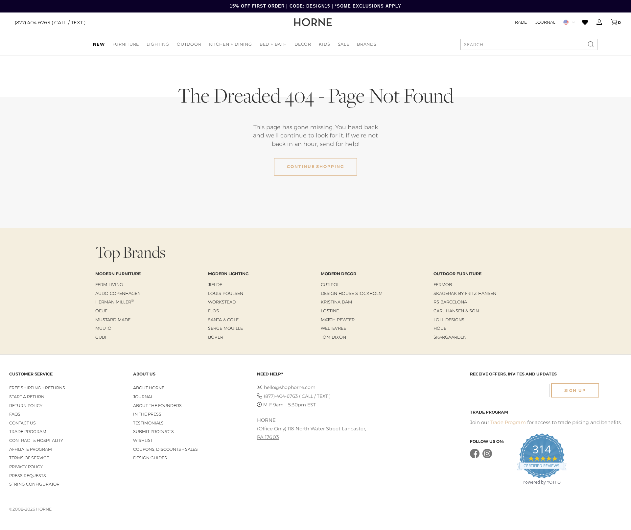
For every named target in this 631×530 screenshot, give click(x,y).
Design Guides (150, 457)
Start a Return (26, 396)
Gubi (100, 337)
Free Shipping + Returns (37, 387)
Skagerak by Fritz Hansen (464, 293)
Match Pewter (338, 319)
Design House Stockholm (352, 293)
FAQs (14, 414)
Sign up (575, 390)
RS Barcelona (450, 301)
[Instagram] (487, 456)
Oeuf (101, 310)
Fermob (442, 284)
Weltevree (333, 328)
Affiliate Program (30, 449)
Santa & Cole (223, 319)
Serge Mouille (225, 328)
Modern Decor (338, 273)
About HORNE (148, 387)
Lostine (330, 310)
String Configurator (34, 484)
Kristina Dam (336, 301)
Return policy (25, 405)
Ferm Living (109, 284)
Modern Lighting (228, 273)
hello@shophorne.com (290, 387)
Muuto (103, 328)
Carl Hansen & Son (456, 310)
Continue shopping (315, 166)
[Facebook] (474, 456)
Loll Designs (448, 319)
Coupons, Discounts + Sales (165, 449)
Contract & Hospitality (36, 440)
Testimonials (148, 423)
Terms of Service (29, 457)
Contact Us (22, 423)
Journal (545, 22)
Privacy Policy (26, 466)
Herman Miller (114, 301)
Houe (439, 328)
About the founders (157, 405)
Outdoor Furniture (457, 273)
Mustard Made (112, 319)
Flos (213, 310)
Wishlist (143, 440)
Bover (215, 337)
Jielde (215, 284)
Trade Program (27, 431)
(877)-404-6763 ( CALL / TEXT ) (297, 396)
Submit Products (153, 431)
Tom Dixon (333, 337)
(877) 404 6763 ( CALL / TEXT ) (50, 22)
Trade (520, 22)
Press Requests (27, 475)
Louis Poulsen (225, 293)
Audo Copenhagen (118, 293)
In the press (147, 414)
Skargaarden (449, 337)
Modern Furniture (118, 273)
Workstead (222, 301)
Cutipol (330, 284)
